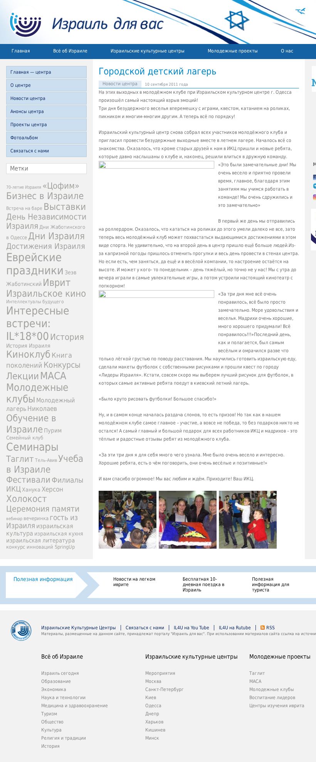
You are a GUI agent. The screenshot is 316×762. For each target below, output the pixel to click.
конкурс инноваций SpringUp (40, 547)
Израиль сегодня (60, 673)
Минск (152, 738)
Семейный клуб (24, 438)
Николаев (42, 408)
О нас (287, 51)
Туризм (49, 713)
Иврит (57, 282)
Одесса (153, 705)
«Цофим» (60, 186)
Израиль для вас (82, 22)
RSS (270, 627)
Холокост (26, 498)
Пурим (53, 430)
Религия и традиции (63, 738)
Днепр (152, 713)
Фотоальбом (24, 137)
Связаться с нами (29, 151)
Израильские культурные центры (148, 51)
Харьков (154, 722)
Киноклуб (28, 354)
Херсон (52, 489)
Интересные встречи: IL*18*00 (37, 323)
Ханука (31, 490)
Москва (153, 681)
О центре (20, 85)
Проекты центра (28, 124)
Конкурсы (62, 365)
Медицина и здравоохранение (74, 705)
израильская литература (40, 540)
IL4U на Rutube (235, 627)
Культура (51, 730)
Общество (52, 722)
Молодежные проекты (233, 51)
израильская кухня (58, 534)
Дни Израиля (56, 236)
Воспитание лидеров (272, 697)
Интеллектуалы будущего (35, 301)
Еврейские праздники (35, 264)
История (67, 337)
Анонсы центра (27, 111)
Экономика (53, 689)
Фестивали (28, 480)
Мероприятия (160, 673)
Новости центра (27, 98)
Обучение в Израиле (31, 423)
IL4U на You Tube (191, 627)
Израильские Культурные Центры (78, 627)
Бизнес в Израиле (45, 196)
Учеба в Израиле (44, 464)
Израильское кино (46, 293)
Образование (56, 681)
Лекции (22, 376)
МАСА (53, 376)
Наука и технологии (63, 697)
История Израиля (28, 346)
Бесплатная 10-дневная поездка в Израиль (203, 584)
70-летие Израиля (23, 187)
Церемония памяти (42, 509)
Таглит (20, 459)
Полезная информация (43, 579)
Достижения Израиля (45, 246)
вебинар (14, 518)
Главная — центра (30, 72)
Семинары (32, 447)
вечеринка (36, 518)
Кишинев (155, 730)
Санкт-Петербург (164, 689)
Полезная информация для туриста (270, 584)
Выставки (65, 206)
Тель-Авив (46, 460)
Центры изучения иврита (276, 705)
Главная (21, 51)
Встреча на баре (24, 208)
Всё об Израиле (70, 51)
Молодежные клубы (271, 689)
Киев (150, 697)
